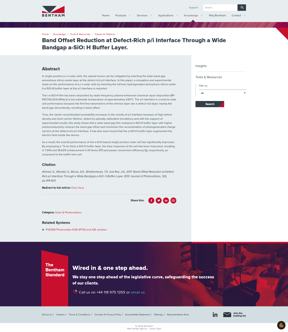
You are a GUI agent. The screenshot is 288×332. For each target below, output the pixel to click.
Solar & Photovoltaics (68, 212)
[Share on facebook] (151, 201)
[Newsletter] (234, 314)
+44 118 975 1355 (110, 292)
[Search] (242, 7)
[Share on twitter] (159, 201)
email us (138, 292)
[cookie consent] (281, 325)
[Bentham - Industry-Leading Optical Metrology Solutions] (53, 11)
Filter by (203, 85)
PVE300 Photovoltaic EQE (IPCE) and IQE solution (76, 229)
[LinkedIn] (215, 314)
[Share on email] (173, 201)
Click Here (77, 187)
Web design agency (137, 329)
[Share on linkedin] (166, 201)
